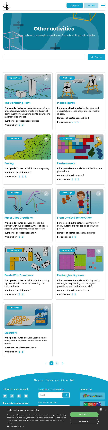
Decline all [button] (84, 421)
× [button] (105, 410)
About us (38, 380)
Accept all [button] (84, 414)
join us (64, 380)
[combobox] (101, 409)
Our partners (52, 380)
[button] (37, 426)
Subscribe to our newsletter (51, 389)
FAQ (72, 380)
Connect (74, 5)
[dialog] (54, 418)
